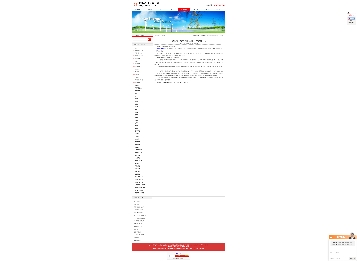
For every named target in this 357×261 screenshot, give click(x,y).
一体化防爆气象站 (138, 209)
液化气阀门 (137, 131)
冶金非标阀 (137, 174)
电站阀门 (137, 139)
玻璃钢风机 (136, 237)
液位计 (136, 109)
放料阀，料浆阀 (139, 179)
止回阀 (136, 125)
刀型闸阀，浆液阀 (139, 193)
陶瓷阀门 (137, 147)
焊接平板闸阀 (174, 248)
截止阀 (136, 106)
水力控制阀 (137, 155)
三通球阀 (137, 69)
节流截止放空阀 (161, 48)
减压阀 (136, 123)
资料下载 (195, 9)
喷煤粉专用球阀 (139, 55)
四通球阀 (137, 72)
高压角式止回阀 (188, 248)
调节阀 (136, 117)
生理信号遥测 (137, 232)
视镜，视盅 (137, 171)
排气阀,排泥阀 (138, 160)
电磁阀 (136, 128)
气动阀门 (137, 136)
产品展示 (172, 9)
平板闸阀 (137, 85)
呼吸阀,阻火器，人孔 (140, 187)
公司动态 (161, 9)
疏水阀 (136, 101)
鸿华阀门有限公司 (158, 4)
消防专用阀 (137, 141)
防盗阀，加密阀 (139, 182)
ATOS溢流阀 (137, 201)
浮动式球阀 (137, 66)
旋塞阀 (136, 104)
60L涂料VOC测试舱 (139, 234)
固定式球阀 (137, 63)
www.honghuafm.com (195, 245)
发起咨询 (352, 258)
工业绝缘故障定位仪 (139, 207)
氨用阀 (136, 98)
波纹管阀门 (137, 158)
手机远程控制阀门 (138, 212)
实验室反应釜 (137, 240)
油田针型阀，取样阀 (140, 185)
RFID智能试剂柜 (138, 223)
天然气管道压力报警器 (139, 218)
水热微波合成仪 (138, 226)
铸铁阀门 (137, 163)
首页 (198, 35)
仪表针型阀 (137, 144)
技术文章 (184, 9)
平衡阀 (136, 115)
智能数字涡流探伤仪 (139, 221)
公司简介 (149, 9)
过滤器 (136, 120)
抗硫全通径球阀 (139, 50)
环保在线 (178, 253)
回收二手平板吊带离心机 (140, 215)
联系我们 (218, 9)
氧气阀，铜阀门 (139, 190)
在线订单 (207, 9)
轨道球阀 (137, 61)
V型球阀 (137, 77)
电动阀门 (137, 133)
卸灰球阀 (137, 74)
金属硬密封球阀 (139, 80)
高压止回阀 (137, 166)
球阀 (136, 48)
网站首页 (137, 9)
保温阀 (136, 112)
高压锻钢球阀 (138, 53)
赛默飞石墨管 (137, 204)
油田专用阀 (137, 90)
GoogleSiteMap (169, 247)
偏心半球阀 (137, 82)
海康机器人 (136, 229)
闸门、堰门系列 (139, 176)
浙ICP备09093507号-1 (186, 247)
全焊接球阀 (137, 58)
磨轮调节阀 (181, 248)
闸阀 (136, 96)
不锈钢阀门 (137, 168)
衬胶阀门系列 (138, 152)
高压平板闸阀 (138, 88)
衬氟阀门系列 (138, 150)
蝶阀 (136, 93)
